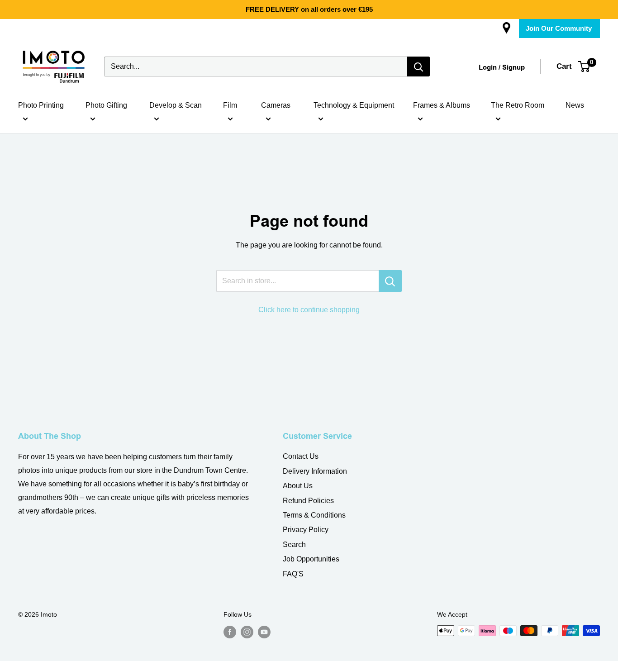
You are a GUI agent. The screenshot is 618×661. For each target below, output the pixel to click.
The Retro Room (517, 105)
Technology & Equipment (354, 105)
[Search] (418, 66)
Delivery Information (315, 471)
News (575, 105)
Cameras (275, 105)
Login (488, 67)
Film (230, 105)
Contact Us (301, 456)
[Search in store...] (390, 281)
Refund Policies (308, 500)
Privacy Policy (305, 529)
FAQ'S (293, 574)
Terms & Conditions (314, 515)
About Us (298, 486)
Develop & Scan (175, 105)
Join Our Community (559, 28)
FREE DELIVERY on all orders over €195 (309, 9)
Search (294, 544)
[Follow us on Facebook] (229, 631)
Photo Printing (41, 105)
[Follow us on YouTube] (264, 631)
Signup (513, 67)
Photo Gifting (106, 105)
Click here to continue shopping (309, 310)
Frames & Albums (441, 105)
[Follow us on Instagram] (247, 631)
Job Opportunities (311, 559)
